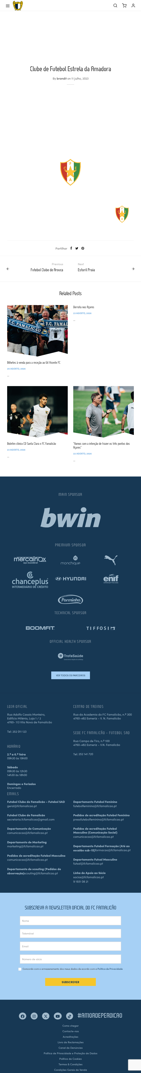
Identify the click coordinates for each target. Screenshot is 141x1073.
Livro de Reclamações (71, 1042)
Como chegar (70, 1025)
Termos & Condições (70, 1064)
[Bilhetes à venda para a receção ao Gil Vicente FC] (37, 331)
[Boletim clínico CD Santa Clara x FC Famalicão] (37, 412)
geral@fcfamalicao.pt (22, 806)
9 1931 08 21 (80, 881)
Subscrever (70, 982)
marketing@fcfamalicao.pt (25, 846)
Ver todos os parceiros (70, 675)
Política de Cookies (70, 1059)
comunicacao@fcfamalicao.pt (27, 833)
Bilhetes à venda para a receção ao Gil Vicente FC (33, 362)
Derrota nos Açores (83, 307)
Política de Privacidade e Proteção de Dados (70, 1053)
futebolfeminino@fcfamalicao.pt (95, 806)
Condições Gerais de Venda (70, 1070)
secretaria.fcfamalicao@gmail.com (31, 819)
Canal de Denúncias (71, 1047)
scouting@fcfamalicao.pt (41, 873)
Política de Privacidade (110, 968)
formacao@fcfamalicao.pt (113, 850)
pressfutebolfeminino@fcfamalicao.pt (98, 819)
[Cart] (124, 5)
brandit (62, 78)
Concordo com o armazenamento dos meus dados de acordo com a (72, 968)
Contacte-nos (70, 1031)
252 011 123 (19, 731)
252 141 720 (86, 754)
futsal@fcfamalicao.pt (88, 863)
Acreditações (70, 1036)
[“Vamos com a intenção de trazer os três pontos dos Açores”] (103, 412)
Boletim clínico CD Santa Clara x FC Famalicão (31, 443)
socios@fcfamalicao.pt (88, 877)
